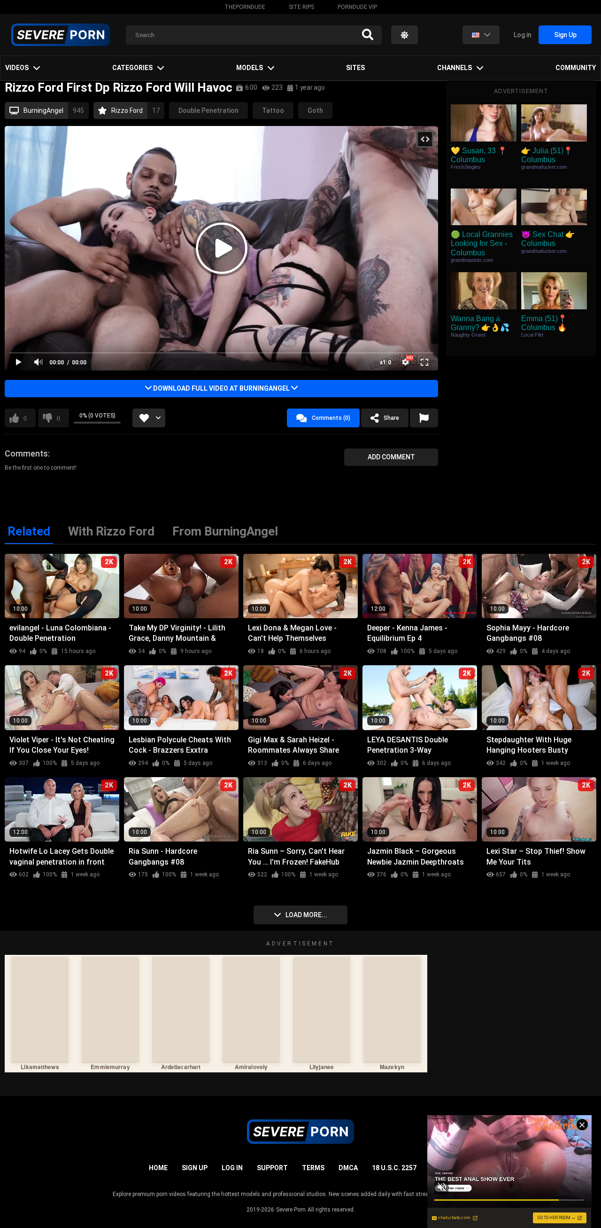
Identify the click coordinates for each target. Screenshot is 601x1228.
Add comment (391, 457)
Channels (454, 67)
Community (575, 67)
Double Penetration (208, 110)
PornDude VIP (357, 7)
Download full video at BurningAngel (221, 388)
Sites (355, 67)
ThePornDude (244, 7)
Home (158, 1168)
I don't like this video (58, 418)
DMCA (348, 1168)
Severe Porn (291, 1209)
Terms (313, 1168)
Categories (132, 67)
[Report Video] (424, 418)
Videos (17, 67)
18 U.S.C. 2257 (394, 1168)
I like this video (25, 418)
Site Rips (301, 7)
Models (249, 67)
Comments (26, 453)
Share (391, 418)
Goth (315, 110)
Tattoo (273, 110)
